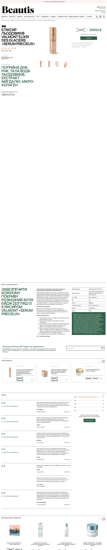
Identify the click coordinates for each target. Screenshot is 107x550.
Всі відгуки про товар (6, 50)
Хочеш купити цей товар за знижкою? (23, 346)
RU (105, 12)
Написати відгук (89, 420)
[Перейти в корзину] (104, 16)
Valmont (91, 303)
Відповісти (67, 411)
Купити (88, 38)
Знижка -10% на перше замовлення (54, 1)
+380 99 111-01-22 (101, 7)
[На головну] (17, 13)
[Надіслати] (102, 348)
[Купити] (31, 379)
